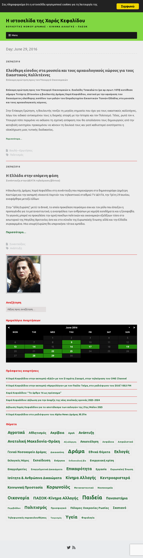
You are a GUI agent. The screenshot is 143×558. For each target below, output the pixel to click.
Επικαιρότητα (79, 468)
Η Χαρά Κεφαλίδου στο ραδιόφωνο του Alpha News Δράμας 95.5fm (46, 414)
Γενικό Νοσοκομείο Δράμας (27, 452)
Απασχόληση (89, 441)
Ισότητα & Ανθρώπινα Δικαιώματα (35, 478)
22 (52, 351)
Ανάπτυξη (16, 248)
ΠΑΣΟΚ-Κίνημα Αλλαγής (55, 498)
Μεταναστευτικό (84, 488)
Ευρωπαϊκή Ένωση (121, 469)
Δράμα (76, 451)
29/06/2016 (13, 61)
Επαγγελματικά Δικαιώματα (46, 469)
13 (15, 346)
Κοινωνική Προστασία (25, 487)
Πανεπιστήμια (117, 498)
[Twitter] (69, 548)
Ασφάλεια (108, 442)
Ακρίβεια (57, 432)
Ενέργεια (59, 460)
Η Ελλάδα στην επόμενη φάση (33, 177)
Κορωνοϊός (58, 487)
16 (71, 346)
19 (127, 346)
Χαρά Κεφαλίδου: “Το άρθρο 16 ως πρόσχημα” (33, 392)
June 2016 (71, 327)
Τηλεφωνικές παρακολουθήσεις (27, 517)
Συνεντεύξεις (17, 244)
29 (52, 355)
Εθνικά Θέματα (99, 452)
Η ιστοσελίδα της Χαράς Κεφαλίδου (45, 20)
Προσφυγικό (58, 508)
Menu (15, 35)
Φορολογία (87, 517)
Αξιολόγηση (70, 442)
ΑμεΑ (71, 432)
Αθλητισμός (37, 432)
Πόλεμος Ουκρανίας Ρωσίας (89, 507)
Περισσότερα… (14, 139)
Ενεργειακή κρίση (102, 460)
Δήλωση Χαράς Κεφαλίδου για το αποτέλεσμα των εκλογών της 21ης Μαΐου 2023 (54, 407)
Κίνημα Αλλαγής (81, 477)
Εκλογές (122, 451)
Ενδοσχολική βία (77, 461)
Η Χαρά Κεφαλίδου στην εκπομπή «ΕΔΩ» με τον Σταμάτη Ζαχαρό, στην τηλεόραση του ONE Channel (66, 378)
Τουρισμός (56, 518)
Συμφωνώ (127, 6)
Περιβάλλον (14, 508)
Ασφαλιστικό (125, 442)
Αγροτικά (16, 432)
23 (71, 351)
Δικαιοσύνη (57, 452)
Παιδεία (92, 497)
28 (34, 355)
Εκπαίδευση (41, 460)
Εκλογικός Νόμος (18, 460)
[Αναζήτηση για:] (26, 309)
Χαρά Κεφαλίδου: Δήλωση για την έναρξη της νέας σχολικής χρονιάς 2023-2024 (53, 400)
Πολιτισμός (16, 154)
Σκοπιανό (119, 507)
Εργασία (101, 469)
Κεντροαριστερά (115, 478)
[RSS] (74, 548)
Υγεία (71, 516)
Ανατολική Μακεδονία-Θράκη (34, 441)
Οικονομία (18, 497)
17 (90, 346)
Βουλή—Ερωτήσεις (21, 150)
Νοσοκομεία (105, 487)
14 (34, 346)
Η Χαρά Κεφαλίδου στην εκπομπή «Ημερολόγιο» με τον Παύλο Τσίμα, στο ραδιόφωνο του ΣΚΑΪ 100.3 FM (68, 385)
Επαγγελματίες (17, 469)
